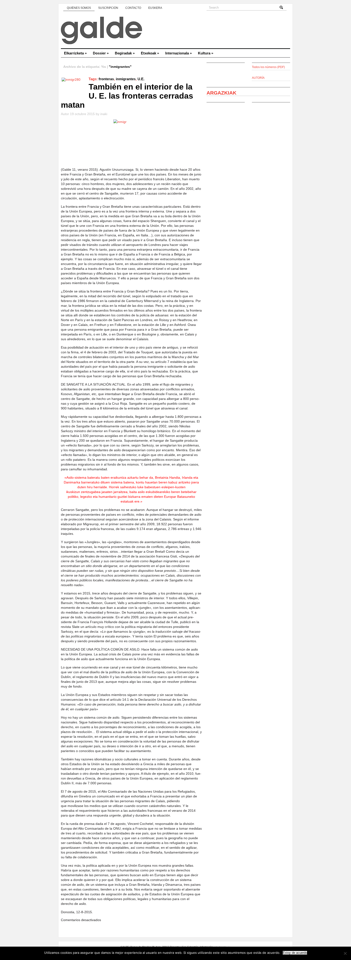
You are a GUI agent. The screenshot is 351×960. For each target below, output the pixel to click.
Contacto (133, 8)
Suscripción (108, 8)
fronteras (106, 79)
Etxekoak (150, 53)
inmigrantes (126, 79)
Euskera (155, 8)
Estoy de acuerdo (295, 953)
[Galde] (175, 31)
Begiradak (125, 53)
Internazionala (178, 53)
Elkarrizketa (75, 53)
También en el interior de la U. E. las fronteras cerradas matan (127, 95)
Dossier (101, 53)
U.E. (141, 79)
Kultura (205, 53)
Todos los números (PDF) (268, 67)
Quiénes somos (79, 8)
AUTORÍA (258, 78)
